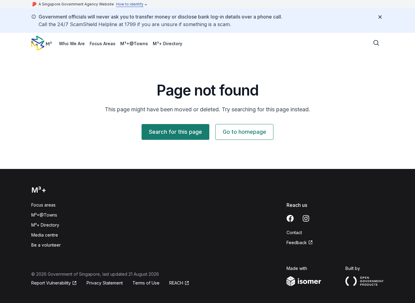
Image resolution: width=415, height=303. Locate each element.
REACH (176, 282)
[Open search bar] (376, 43)
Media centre (44, 234)
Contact (294, 232)
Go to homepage (244, 132)
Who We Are (72, 43)
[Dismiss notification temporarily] (380, 17)
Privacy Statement (105, 282)
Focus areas (43, 204)
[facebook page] (290, 218)
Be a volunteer (46, 244)
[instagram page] (306, 218)
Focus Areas (102, 43)
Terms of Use (145, 282)
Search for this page (175, 132)
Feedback (296, 242)
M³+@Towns (134, 43)
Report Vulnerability (51, 282)
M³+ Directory (167, 43)
